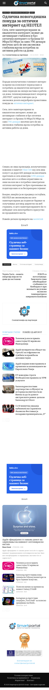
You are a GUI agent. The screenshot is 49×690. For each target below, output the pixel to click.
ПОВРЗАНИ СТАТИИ (11, 332)
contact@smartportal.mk (24, 663)
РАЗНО (32, 12)
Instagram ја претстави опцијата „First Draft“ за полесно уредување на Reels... (31, 600)
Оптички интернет (26, 264)
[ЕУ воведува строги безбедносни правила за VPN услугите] (8, 378)
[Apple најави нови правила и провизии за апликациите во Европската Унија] (8, 366)
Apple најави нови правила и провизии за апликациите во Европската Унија (30, 366)
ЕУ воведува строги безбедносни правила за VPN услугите (30, 378)
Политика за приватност (18, 678)
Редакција (35, 678)
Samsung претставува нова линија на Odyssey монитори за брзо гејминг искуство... (31, 577)
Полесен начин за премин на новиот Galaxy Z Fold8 (30, 588)
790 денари (14, 122)
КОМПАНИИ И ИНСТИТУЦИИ (19, 12)
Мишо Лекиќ (6, 547)
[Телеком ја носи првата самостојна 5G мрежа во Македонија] (8, 341)
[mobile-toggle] (4, 3)
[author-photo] (24, 317)
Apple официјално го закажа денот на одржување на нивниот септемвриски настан (23, 542)
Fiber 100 (27, 170)
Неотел (15, 264)
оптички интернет (23, 103)
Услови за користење (23, 675)
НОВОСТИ (6, 12)
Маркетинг (20, 680)
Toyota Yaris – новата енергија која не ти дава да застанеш (12, 276)
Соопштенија (39, 264)
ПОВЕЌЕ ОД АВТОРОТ (32, 332)
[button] (45, 3)
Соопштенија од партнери (16, 55)
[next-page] (7, 420)
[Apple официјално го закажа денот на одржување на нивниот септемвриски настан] (24, 521)
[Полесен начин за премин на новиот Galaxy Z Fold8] (8, 590)
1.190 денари (37, 176)
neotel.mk (38, 219)
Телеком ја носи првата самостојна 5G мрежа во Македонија (27, 341)
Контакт (30, 680)
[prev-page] (3, 420)
